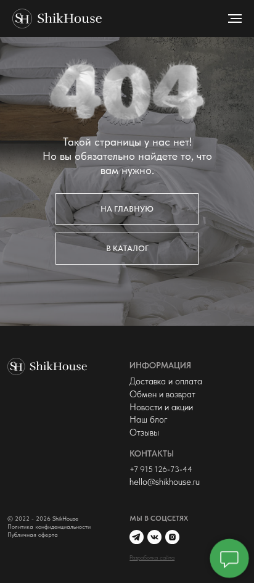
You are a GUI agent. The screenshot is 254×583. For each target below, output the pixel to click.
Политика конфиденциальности (49, 527)
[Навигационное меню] (235, 18)
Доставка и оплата (165, 381)
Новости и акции (161, 407)
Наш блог (148, 419)
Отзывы (144, 432)
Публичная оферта (32, 535)
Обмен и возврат (162, 394)
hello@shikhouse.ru (164, 481)
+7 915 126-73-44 (160, 469)
